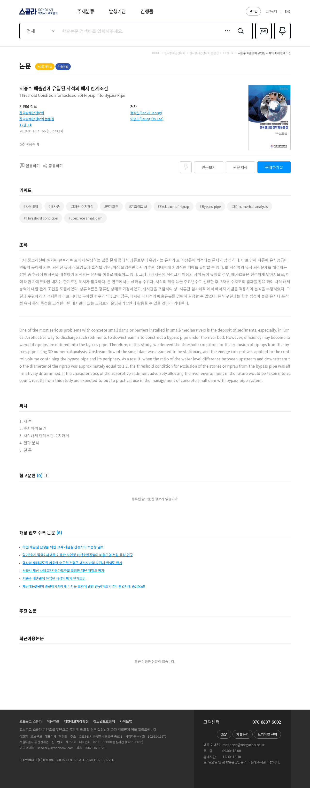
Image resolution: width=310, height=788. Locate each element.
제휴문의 (242, 734)
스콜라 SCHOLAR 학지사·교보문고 (38, 14)
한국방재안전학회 (31, 112)
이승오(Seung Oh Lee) (146, 118)
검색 (240, 34)
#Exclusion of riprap (173, 206)
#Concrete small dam (85, 218)
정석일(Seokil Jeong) (146, 112)
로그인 (253, 11)
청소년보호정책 (104, 721)
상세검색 (226, 34)
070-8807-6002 (266, 722)
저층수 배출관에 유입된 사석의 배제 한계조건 (54, 578)
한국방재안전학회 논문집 (36, 118)
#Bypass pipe (210, 206)
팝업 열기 (46, 475)
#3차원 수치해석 (81, 206)
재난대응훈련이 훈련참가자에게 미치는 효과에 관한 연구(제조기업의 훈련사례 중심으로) (84, 586)
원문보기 (209, 167)
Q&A (224, 734)
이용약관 (53, 721)
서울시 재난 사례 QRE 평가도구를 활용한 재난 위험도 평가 (63, 570)
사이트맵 (126, 721)
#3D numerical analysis (250, 206)
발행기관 (117, 11)
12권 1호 (25, 124)
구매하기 (272, 167)
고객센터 (271, 11)
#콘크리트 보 (138, 206)
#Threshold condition (41, 218)
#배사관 (54, 206)
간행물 (146, 11)
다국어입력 (263, 38)
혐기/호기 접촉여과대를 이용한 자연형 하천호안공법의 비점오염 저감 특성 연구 (78, 554)
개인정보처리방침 (76, 721)
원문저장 (240, 167)
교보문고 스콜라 (30, 721)
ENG (288, 11)
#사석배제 (31, 206)
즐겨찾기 (282, 38)
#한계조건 (111, 206)
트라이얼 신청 (267, 734)
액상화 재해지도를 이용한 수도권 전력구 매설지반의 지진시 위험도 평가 (72, 562)
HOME (156, 53)
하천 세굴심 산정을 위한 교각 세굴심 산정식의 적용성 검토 (63, 547)
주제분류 (85, 11)
